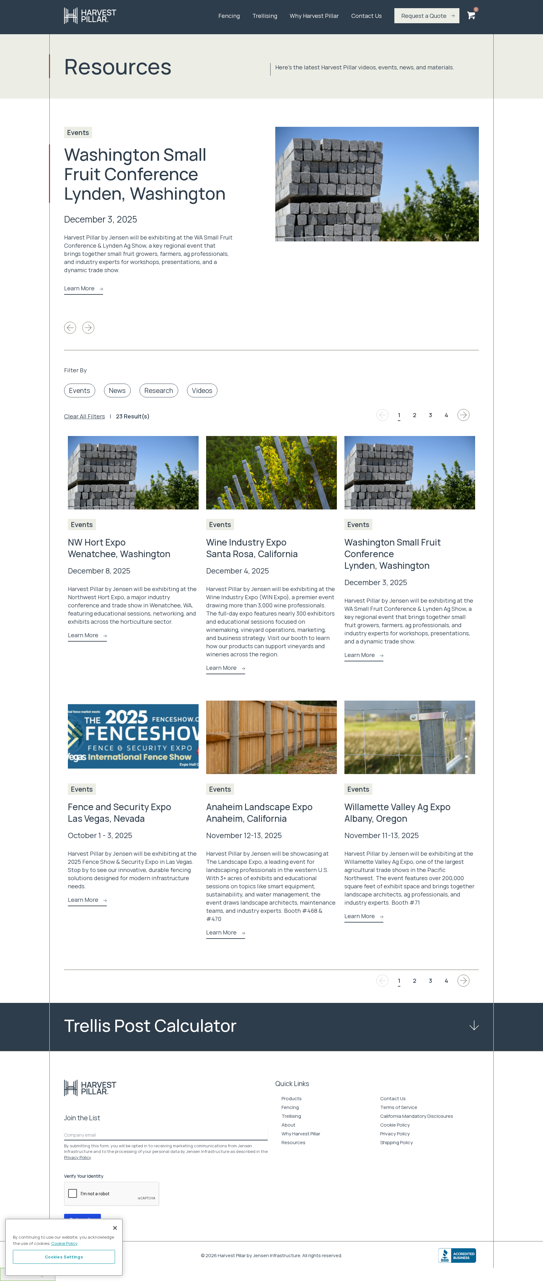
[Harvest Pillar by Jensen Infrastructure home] (116, 15)
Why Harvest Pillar (314, 15)
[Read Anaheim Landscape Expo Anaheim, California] (271, 742)
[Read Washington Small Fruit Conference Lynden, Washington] (377, 184)
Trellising (264, 15)
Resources (293, 1142)
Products (292, 1098)
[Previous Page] (382, 415)
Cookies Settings (64, 1256)
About (288, 1125)
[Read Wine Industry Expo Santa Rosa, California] (271, 477)
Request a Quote (424, 15)
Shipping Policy (396, 1142)
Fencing (229, 15)
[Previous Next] (463, 415)
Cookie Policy (395, 1125)
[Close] (115, 1228)
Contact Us (366, 15)
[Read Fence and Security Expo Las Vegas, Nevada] (133, 742)
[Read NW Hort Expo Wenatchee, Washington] (133, 477)
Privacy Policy (77, 1157)
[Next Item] (88, 328)
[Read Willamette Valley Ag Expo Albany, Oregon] (409, 742)
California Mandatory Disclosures (416, 1116)
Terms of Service (398, 1107)
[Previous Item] (70, 328)
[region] (64, 1247)
